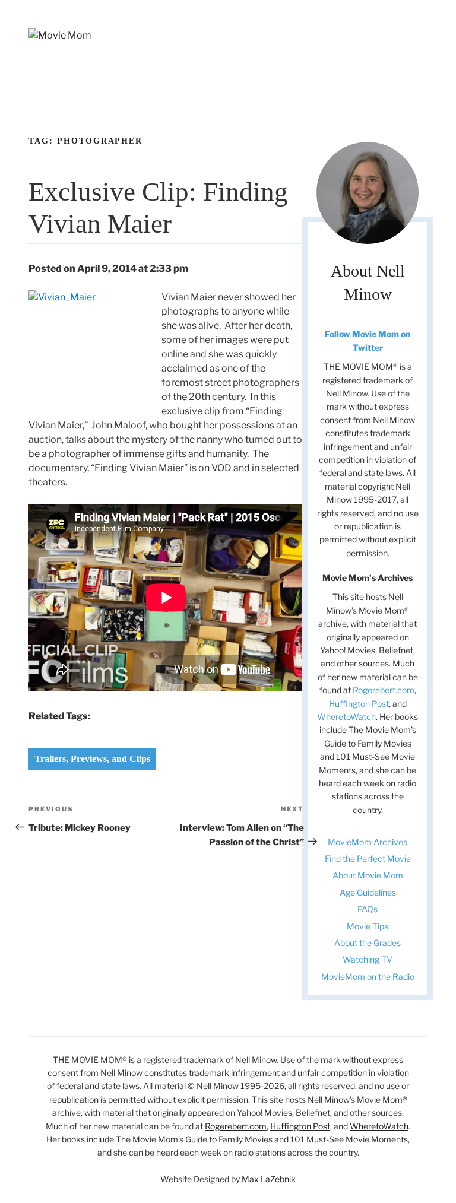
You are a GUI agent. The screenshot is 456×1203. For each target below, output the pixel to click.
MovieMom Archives (367, 842)
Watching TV (367, 959)
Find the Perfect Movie (368, 858)
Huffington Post (359, 704)
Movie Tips (367, 926)
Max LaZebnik (269, 1179)
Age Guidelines (368, 892)
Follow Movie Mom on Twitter (367, 340)
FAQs (367, 909)
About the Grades (367, 943)
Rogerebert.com (383, 690)
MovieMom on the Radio (367, 977)
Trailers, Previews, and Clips (92, 759)
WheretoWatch (346, 717)
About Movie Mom (367, 875)
